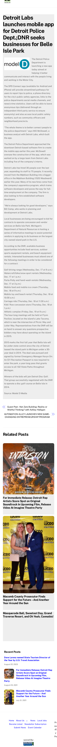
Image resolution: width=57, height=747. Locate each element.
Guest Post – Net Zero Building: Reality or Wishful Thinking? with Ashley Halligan (27, 408)
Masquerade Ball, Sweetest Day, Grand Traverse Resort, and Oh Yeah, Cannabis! (28, 614)
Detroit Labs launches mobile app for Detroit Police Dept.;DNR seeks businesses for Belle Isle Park (28, 34)
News (32, 720)
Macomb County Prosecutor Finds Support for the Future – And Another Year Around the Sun (26, 600)
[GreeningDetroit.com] (7, 2)
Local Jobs (42, 720)
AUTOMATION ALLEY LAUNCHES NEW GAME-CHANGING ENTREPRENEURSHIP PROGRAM (27, 415)
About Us (20, 720)
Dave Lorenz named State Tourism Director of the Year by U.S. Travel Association (27, 659)
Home (11, 720)
